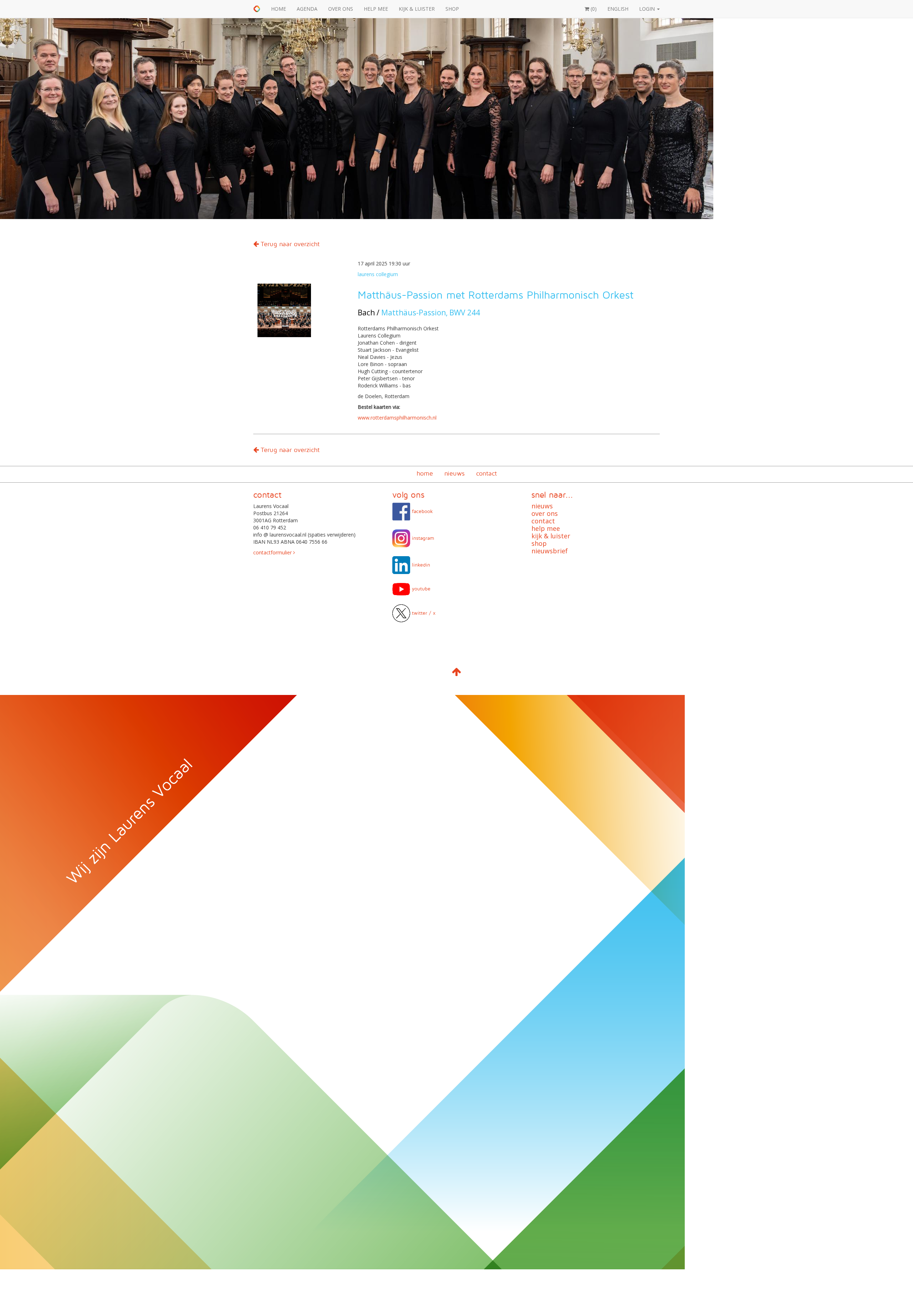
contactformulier (273, 552)
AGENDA (307, 8)
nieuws (454, 473)
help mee (545, 528)
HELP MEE (376, 8)
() (593, 8)
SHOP (452, 8)
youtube (420, 588)
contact (486, 473)
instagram (422, 538)
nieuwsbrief (549, 551)
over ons (544, 513)
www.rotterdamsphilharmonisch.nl (397, 417)
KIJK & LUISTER (417, 8)
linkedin (420, 565)
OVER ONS (340, 8)
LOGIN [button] (647, 8)
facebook (421, 511)
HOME (278, 8)
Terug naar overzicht (289, 244)
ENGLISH (617, 8)
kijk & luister (550, 536)
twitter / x (422, 613)
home (425, 473)
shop (539, 543)
